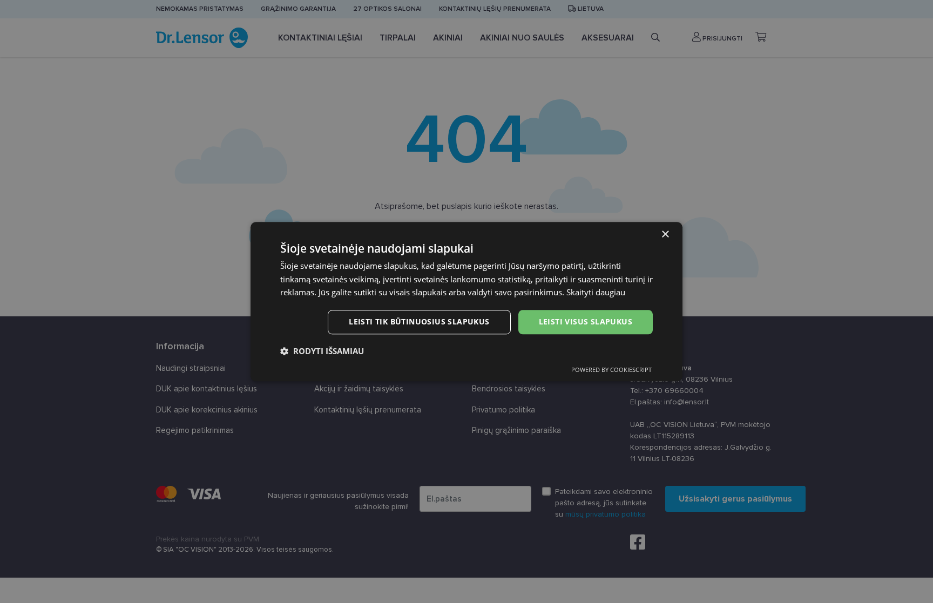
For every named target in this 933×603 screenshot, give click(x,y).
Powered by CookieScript (611, 369)
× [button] (665, 235)
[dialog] (466, 301)
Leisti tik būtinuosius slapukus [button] (419, 321)
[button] (322, 351)
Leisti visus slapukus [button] (585, 321)
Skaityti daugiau (595, 292)
